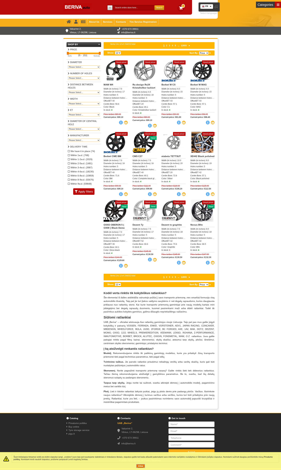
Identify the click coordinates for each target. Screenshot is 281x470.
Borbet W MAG (198, 84)
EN (206, 6)
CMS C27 (137, 156)
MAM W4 (108, 84)
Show (110, 52)
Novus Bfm (196, 224)
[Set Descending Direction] (210, 53)
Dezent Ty (138, 224)
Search (159, 8)
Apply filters (85, 191)
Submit (191, 452)
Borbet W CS (168, 84)
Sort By (193, 53)
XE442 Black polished (202, 156)
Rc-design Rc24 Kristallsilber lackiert (144, 86)
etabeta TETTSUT (171, 156)
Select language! (208, 13)
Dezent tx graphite (171, 224)
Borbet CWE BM (112, 156)
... (178, 45)
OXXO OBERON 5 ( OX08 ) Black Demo (114, 226)
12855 (184, 45)
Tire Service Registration (143, 22)
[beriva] (78, 7)
